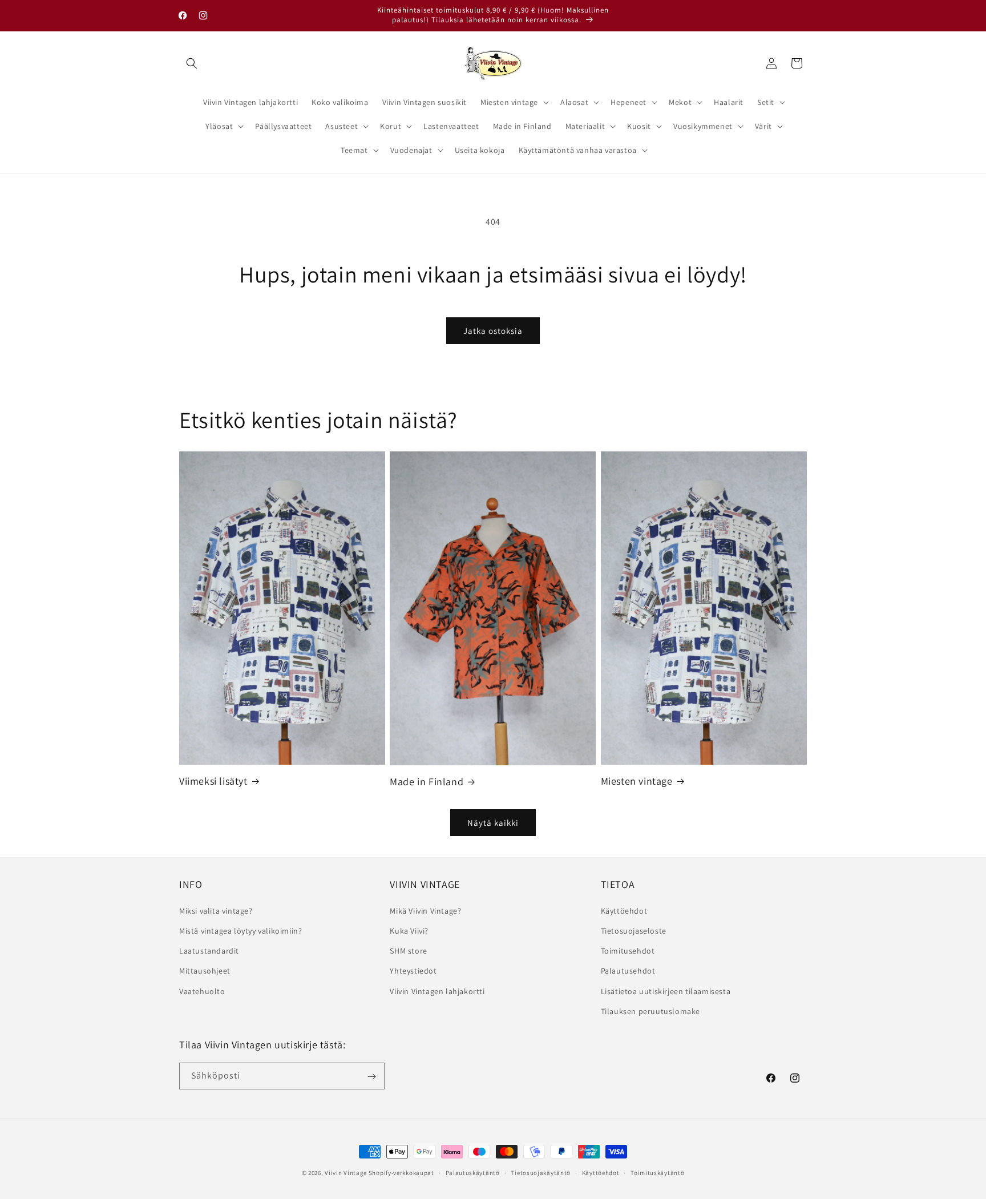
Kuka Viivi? (409, 930)
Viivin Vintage (346, 1173)
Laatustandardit (209, 950)
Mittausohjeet (205, 971)
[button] (191, 63)
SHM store (408, 950)
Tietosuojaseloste (633, 930)
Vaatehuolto (202, 991)
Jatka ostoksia (493, 330)
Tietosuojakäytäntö (541, 1172)
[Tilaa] (371, 1076)
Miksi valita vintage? (216, 910)
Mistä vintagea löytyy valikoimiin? (240, 930)
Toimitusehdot (628, 950)
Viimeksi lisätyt (213, 781)
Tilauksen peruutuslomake (650, 1011)
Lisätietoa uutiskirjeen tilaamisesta (666, 991)
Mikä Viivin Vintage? (425, 910)
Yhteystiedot (413, 971)
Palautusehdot (628, 971)
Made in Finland (426, 781)
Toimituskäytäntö (657, 1172)
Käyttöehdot (624, 910)
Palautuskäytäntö (473, 1172)
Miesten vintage (637, 781)
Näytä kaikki (493, 822)
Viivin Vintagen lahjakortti (437, 991)
